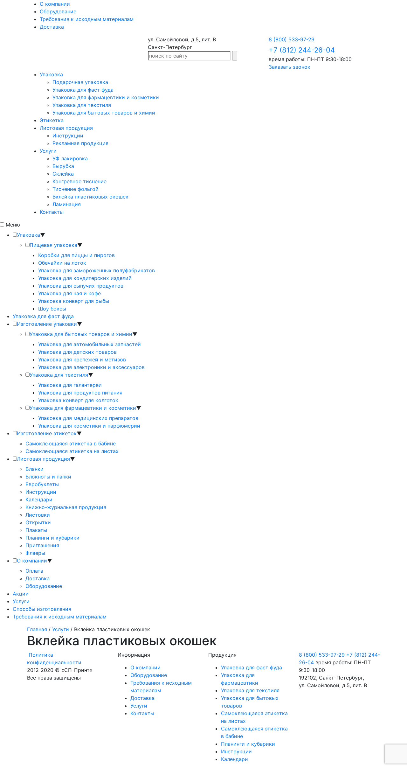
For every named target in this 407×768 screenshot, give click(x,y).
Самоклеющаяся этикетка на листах (72, 451)
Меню (13, 224)
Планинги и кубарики (52, 537)
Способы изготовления (42, 609)
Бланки (34, 469)
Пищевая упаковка (53, 245)
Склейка (63, 174)
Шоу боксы (52, 308)
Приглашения (42, 545)
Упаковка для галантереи (70, 385)
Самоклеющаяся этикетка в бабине (70, 443)
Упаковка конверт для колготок (78, 400)
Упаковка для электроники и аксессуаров (91, 367)
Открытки (38, 522)
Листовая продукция (66, 128)
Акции (21, 593)
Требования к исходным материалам (87, 19)
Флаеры (35, 553)
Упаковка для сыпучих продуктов (80, 286)
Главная (37, 629)
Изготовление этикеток (47, 433)
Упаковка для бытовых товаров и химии (103, 112)
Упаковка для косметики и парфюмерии (89, 425)
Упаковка (51, 74)
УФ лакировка (70, 158)
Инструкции (67, 135)
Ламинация (66, 204)
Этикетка (52, 120)
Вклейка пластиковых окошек (90, 196)
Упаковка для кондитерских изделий (85, 278)
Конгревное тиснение (79, 181)
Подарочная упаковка (80, 82)
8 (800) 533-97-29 (291, 39)
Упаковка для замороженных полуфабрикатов (96, 270)
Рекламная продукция (80, 143)
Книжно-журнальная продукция (65, 507)
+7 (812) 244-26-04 (302, 50)
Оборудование (58, 11)
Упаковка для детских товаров (77, 352)
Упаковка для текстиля (81, 105)
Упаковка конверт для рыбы (73, 301)
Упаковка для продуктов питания (80, 392)
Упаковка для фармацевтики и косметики (105, 97)
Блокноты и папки (48, 476)
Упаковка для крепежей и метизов (82, 359)
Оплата (34, 571)
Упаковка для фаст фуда (83, 90)
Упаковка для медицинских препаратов (88, 418)
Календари (38, 499)
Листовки (37, 515)
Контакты (52, 212)
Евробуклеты (42, 484)
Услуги (48, 151)
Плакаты (36, 530)
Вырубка (63, 166)
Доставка (52, 27)
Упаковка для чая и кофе (69, 293)
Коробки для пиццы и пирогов (76, 255)
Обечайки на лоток (62, 263)
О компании (55, 4)
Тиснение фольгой (75, 189)
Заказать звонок (289, 67)
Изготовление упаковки (47, 324)
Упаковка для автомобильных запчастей (89, 344)
